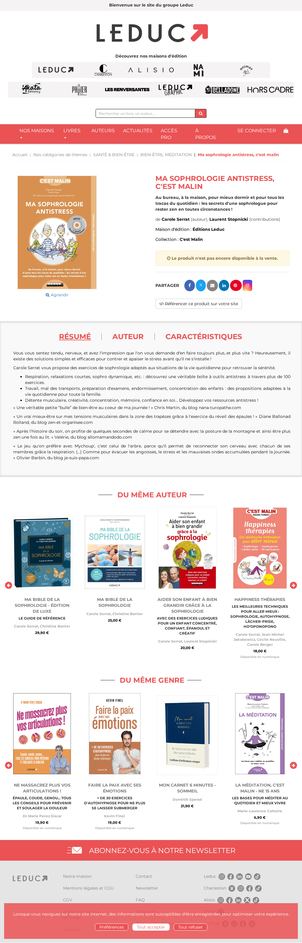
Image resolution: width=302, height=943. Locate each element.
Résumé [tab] (75, 336)
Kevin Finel (114, 816)
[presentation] (8, 585)
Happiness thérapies (259, 599)
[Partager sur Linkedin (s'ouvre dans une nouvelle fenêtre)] (224, 285)
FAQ (140, 900)
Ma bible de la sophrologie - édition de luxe (42, 605)
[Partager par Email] (212, 285)
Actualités (137, 130)
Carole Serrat (176, 219)
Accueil (19, 154)
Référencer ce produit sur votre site (201, 303)
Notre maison (77, 876)
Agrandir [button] (59, 295)
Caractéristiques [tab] (203, 336)
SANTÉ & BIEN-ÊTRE (113, 154)
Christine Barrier (55, 626)
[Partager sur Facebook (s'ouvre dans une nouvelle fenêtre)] (189, 285)
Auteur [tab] (128, 336)
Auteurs (103, 130)
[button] (57, 232)
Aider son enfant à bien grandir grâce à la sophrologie (187, 605)
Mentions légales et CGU (88, 888)
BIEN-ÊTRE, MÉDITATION (166, 154)
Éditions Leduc (208, 229)
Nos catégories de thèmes (60, 154)
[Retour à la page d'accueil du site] (151, 33)
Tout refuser (190, 927)
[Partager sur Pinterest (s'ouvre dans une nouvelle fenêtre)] (236, 285)
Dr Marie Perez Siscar (42, 816)
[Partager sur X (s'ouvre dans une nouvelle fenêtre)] (201, 285)
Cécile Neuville (271, 639)
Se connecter (256, 130)
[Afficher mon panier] (285, 131)
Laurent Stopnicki (228, 219)
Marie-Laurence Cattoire (259, 811)
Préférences (111, 927)
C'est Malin (191, 239)
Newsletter (147, 888)
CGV (67, 900)
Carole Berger (260, 644)
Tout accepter (151, 927)
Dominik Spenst (187, 799)
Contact (144, 876)
